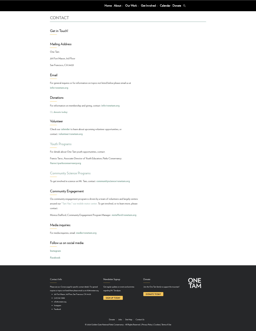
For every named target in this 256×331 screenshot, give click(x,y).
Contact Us (140, 319)
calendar (65, 129)
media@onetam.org (86, 233)
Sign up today (113, 297)
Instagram (55, 251)
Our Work (131, 5)
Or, (58, 112)
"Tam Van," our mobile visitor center (79, 203)
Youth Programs (60, 143)
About (118, 5)
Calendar (165, 5)
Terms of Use (166, 324)
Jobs (120, 319)
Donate (177, 5)
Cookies (157, 324)
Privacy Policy (147, 324)
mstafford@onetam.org (124, 215)
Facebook (57, 309)
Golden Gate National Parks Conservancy (107, 324)
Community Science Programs (70, 172)
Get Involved (148, 5)
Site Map (128, 319)
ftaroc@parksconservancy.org (65, 163)
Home (108, 5)
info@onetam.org (59, 88)
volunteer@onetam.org (71, 134)
